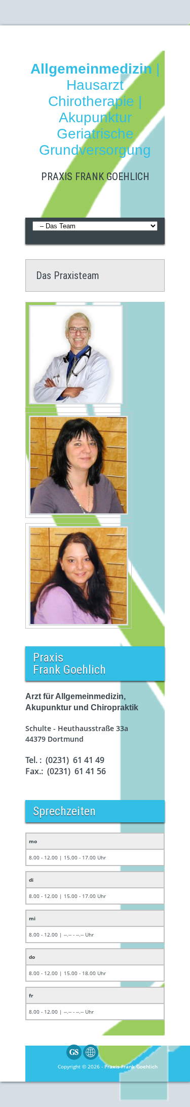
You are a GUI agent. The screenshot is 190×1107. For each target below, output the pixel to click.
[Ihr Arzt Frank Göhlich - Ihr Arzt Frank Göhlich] (76, 354)
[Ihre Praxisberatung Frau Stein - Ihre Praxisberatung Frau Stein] (78, 576)
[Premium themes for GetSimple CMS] (90, 1057)
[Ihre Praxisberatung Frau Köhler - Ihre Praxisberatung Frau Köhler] (78, 465)
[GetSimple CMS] (74, 1057)
